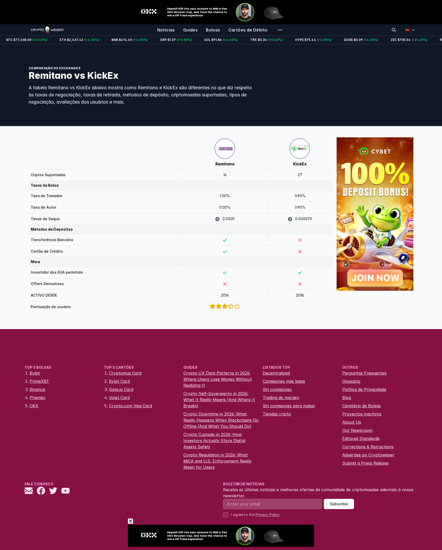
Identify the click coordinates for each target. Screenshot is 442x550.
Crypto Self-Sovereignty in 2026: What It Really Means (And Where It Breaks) (219, 399)
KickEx (300, 163)
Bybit (35, 373)
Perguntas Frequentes (364, 373)
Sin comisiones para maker (289, 405)
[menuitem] (166, 30)
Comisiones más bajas (284, 381)
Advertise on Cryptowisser (368, 454)
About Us (351, 422)
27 (300, 175)
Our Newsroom (357, 430)
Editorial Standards (361, 438)
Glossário (351, 381)
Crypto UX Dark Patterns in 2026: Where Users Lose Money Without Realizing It (217, 379)
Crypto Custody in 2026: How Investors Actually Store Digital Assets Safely (214, 440)
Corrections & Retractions (368, 446)
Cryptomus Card (125, 373)
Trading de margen (281, 397)
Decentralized (276, 373)
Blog (346, 397)
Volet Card (119, 397)
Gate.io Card (121, 389)
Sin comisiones (277, 389)
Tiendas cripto (277, 414)
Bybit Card (119, 381)
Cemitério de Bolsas (361, 405)
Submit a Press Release (365, 463)
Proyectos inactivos (361, 414)
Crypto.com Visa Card (130, 405)
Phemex (38, 397)
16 (225, 175)
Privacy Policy (268, 514)
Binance (37, 389)
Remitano (225, 163)
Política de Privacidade (364, 389)
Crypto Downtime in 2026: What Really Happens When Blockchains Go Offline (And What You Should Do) (221, 420)
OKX (34, 405)
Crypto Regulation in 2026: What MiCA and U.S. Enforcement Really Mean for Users (217, 461)
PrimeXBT (39, 381)
